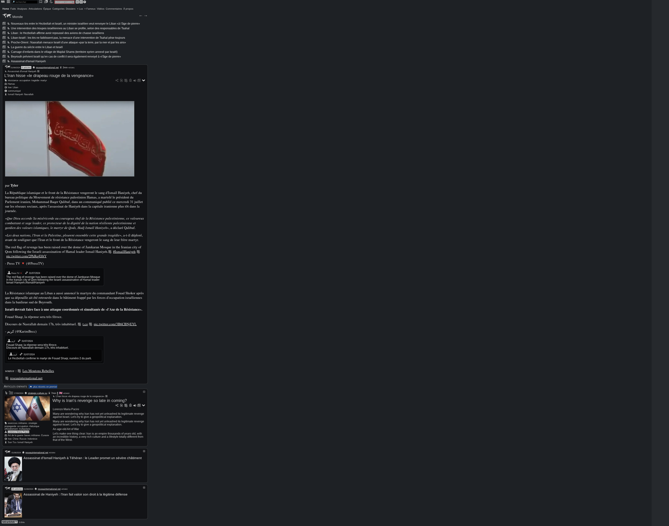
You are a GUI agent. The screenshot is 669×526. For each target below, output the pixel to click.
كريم (13, 341)
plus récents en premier (45, 386)
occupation (24, 80)
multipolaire (24, 429)
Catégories (58, 8)
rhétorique (34, 426)
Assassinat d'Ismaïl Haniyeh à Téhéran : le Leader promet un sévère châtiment (83, 458)
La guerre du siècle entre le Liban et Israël (36, 47)
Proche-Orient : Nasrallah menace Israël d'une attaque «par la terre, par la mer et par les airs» (68, 42)
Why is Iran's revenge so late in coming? (89, 400)
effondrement (11, 429)
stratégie (32, 423)
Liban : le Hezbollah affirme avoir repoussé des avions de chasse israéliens (57, 33)
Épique (47, 8)
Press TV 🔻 (16, 273)
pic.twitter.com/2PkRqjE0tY (26, 256)
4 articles (26, 67)
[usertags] (121, 80)
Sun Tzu (12, 442)
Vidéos (100, 8)
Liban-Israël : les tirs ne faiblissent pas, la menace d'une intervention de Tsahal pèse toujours (67, 37)
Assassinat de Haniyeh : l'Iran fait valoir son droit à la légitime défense (76, 494)
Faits (13, 8)
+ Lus (80, 8)
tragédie (35, 80)
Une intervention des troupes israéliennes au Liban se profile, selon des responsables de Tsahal (69, 28)
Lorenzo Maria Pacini (18, 432)
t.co (85, 324)
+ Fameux (89, 8)
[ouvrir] (144, 451)
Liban (15, 87)
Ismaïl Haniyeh (15, 94)
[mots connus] (130, 80)
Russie (23, 438)
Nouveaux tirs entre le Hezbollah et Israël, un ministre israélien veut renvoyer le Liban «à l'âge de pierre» (75, 23)
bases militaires (32, 435)
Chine (15, 438)
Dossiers (70, 8)
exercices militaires (17, 423)
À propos (128, 8)
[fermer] (144, 391)
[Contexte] (126, 80)
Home (5, 8)
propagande (10, 426)
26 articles (17, 489)
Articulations (35, 8)
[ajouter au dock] (134, 80)
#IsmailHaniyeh (124, 251)
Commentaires (114, 8)
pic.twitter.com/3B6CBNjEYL (115, 324)
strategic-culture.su (37, 393)
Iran (10, 87)
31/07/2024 (34, 273)
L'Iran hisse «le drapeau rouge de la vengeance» (49, 75)
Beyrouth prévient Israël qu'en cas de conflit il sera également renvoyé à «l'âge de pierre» (65, 56)
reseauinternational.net (47, 67)
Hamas (11, 84)
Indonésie (32, 438)
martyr (43, 80)
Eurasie (45, 435)
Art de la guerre (15, 435)
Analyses (22, 8)
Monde (17, 17)
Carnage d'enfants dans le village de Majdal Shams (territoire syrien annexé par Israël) (63, 51)
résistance (13, 80)
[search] (24, 2)
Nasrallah (28, 94)
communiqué (14, 91)
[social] (117, 80)
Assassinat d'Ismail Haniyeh (28, 61)
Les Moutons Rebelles (38, 370)
